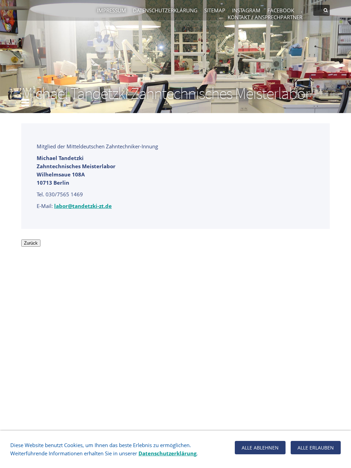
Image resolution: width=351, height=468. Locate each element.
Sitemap (214, 10)
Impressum (111, 10)
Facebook (280, 10)
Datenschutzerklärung (165, 10)
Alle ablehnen (260, 447)
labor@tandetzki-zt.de (83, 205)
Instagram (246, 10)
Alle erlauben (316, 447)
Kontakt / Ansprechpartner (265, 17)
